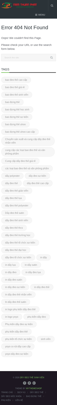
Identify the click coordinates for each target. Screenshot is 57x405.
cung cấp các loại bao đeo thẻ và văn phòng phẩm (25, 152)
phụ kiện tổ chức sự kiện (18, 339)
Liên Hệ (19, 400)
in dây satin (31, 265)
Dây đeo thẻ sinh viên (32, 377)
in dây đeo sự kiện (15, 287)
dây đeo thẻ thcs (14, 227)
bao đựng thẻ (12, 102)
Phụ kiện (6, 400)
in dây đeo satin (13, 279)
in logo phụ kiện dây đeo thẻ (20, 309)
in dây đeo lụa (33, 272)
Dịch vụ (21, 392)
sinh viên (46, 339)
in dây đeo (10, 272)
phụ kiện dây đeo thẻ (16, 331)
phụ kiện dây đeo (36, 317)
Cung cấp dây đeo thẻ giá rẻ (20, 161)
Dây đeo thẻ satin (14, 213)
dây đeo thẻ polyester (16, 205)
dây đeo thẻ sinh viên (16, 220)
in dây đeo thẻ (41, 287)
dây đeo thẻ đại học (15, 250)
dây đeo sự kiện (37, 176)
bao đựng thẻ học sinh (17, 109)
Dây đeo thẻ (36, 392)
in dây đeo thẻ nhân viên (18, 294)
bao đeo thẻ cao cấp (16, 80)
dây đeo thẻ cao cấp (38, 183)
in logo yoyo (11, 317)
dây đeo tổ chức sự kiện (18, 257)
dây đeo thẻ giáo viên (16, 190)
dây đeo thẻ (11, 183)
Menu (41, 14)
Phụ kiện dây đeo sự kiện (19, 324)
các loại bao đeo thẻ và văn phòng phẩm (27, 168)
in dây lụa (10, 265)
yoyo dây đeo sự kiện (16, 354)
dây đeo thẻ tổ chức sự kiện (20, 242)
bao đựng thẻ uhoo (15, 124)
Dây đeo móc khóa (11, 396)
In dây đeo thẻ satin (15, 302)
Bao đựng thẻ (33, 396)
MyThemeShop (34, 388)
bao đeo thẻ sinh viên (16, 94)
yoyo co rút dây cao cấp (18, 346)
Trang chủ (7, 392)
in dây (43, 257)
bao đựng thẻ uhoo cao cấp (20, 132)
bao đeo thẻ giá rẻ (15, 87)
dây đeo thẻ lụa (13, 198)
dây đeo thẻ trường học (17, 235)
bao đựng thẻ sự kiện (16, 117)
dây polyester (12, 176)
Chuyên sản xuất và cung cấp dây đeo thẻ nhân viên (27, 141)
